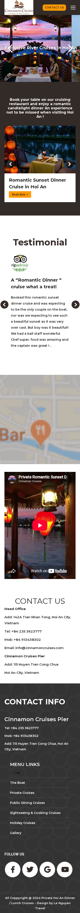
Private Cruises (22, 793)
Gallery (15, 833)
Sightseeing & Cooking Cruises (35, 813)
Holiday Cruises (22, 823)
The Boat (17, 783)
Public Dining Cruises (27, 803)
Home (15, 773)
